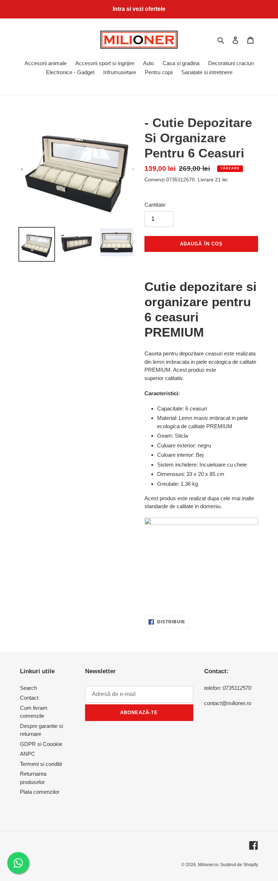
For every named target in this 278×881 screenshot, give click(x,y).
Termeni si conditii (41, 764)
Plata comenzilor (39, 792)
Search (28, 688)
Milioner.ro (208, 864)
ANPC (27, 754)
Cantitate (154, 205)
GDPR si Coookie (41, 744)
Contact (29, 698)
